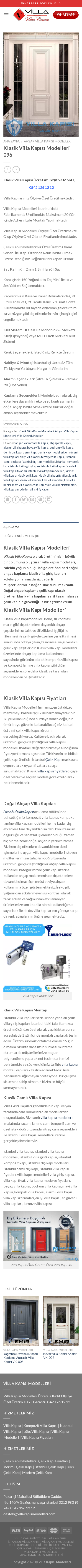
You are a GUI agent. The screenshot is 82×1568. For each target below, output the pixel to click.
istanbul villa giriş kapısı (25, 466)
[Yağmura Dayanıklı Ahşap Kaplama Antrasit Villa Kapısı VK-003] (21, 1321)
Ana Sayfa (11, 141)
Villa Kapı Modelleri (58, 1541)
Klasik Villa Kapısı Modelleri (36, 431)
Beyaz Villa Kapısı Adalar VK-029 (60, 1356)
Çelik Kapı (53, 759)
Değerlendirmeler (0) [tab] (20, 536)
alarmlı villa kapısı (14, 447)
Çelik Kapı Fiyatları (53, 1461)
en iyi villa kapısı (30, 457)
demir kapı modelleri (51, 452)
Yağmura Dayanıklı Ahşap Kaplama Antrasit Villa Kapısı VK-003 (20, 1358)
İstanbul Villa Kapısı (23, 1541)
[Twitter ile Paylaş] (24, 499)
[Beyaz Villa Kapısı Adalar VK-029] (61, 1321)
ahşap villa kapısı (60, 443)
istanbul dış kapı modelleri (38, 461)
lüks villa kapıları (52, 480)
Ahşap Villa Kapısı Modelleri (48, 141)
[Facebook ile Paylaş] (16, 499)
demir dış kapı (12, 452)
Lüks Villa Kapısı (36, 1431)
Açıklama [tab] (11, 527)
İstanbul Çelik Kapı (49, 1467)
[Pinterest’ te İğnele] (40, 499)
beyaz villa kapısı (38, 447)
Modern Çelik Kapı (37, 1472)
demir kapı (29, 452)
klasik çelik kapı (28, 475)
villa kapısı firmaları (64, 485)
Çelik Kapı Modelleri (19, 1461)
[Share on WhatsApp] (7, 499)
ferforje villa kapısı (52, 457)
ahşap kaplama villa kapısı (32, 443)
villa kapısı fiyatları (52, 771)
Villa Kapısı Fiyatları (37, 1437)
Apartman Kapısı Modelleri (41, 1555)
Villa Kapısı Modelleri (30, 436)
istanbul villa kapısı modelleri (46, 471)
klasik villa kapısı (30, 480)
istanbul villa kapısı (53, 466)
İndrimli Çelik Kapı (17, 1467)
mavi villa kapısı (22, 485)
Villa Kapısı (12, 1425)
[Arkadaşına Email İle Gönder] (32, 499)
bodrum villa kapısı (62, 447)
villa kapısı (70, 1064)
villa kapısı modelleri (56, 1117)
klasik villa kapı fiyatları (53, 475)
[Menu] (6, 14)
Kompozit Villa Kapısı (40, 1425)
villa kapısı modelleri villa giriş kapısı (26, 489)
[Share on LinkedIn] (48, 499)
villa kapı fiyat (42, 485)
